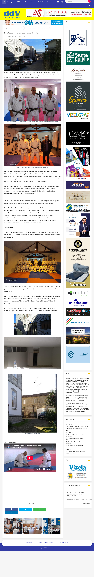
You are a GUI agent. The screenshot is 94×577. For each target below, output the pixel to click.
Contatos (33, 2)
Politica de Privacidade (46, 543)
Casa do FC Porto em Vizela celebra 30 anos (51, 530)
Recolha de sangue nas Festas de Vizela (11, 530)
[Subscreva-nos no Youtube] (58, 2)
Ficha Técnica (64, 543)
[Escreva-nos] (62, 2)
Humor (26, 2)
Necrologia (10, 2)
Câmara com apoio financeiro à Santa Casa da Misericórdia (31, 529)
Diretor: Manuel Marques (44, 2)
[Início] (4, 2)
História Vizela (19, 2)
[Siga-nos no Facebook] (90, 6)
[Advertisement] (32, 487)
